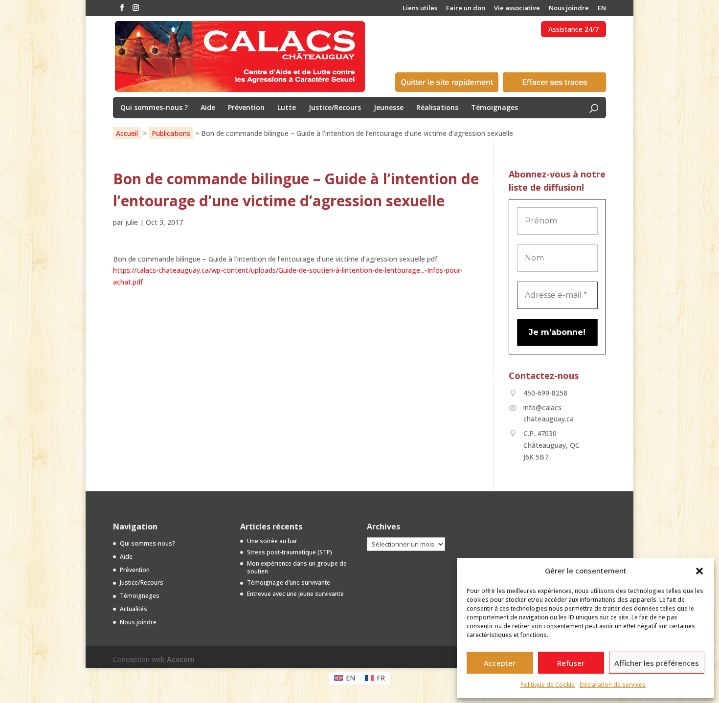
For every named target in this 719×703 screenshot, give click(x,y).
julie (131, 222)
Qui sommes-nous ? (154, 108)
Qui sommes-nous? (147, 543)
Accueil (127, 133)
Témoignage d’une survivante (288, 582)
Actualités (133, 609)
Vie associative (517, 8)
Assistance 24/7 (573, 29)
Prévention (246, 108)
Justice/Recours (335, 108)
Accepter (500, 663)
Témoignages (494, 108)
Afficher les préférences (656, 663)
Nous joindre (569, 8)
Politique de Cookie (547, 685)
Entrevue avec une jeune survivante (295, 594)
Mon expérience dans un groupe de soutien (297, 567)
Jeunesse (389, 108)
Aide (208, 108)
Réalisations (437, 108)
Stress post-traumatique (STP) (289, 552)
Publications (171, 133)
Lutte (286, 108)
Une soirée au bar (272, 541)
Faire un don (465, 8)
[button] (699, 571)
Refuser (570, 663)
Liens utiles (420, 8)
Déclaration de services (613, 685)
